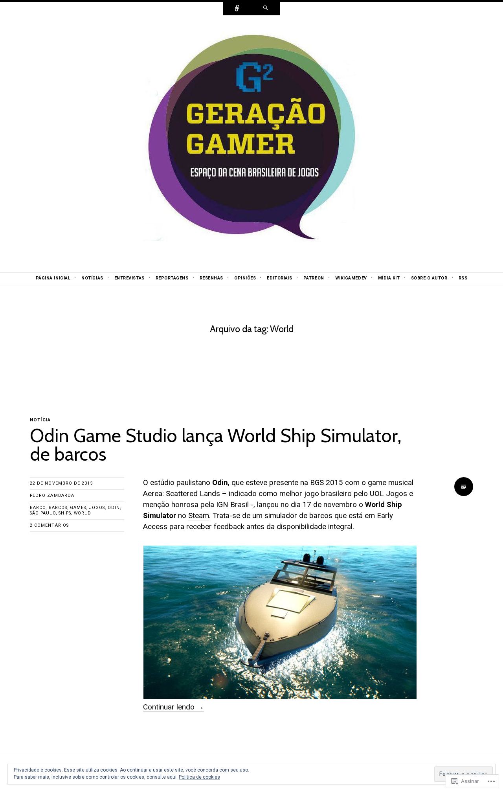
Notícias (92, 278)
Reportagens (172, 278)
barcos (58, 507)
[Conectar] (237, 8)
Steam (198, 515)
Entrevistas (129, 278)
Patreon (313, 278)
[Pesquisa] (266, 8)
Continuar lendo (173, 706)
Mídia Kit (389, 278)
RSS (463, 278)
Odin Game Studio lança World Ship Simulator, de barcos (215, 445)
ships (65, 513)
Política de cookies (199, 777)
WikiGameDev (351, 278)
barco (38, 507)
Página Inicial (53, 278)
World (82, 513)
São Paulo (43, 513)
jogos (97, 507)
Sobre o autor (429, 278)
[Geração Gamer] (251, 143)
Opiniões (245, 278)
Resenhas (211, 278)
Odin (114, 507)
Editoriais (279, 278)
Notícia (40, 420)
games (78, 507)
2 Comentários (49, 525)
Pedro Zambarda (52, 495)
